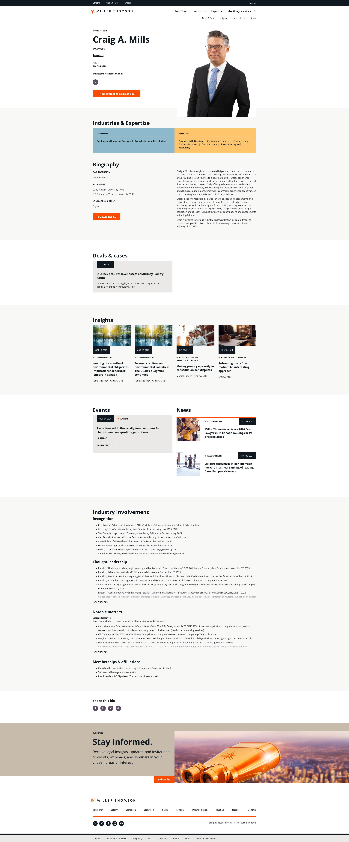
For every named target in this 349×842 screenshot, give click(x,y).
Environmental (103, 357)
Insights (223, 18)
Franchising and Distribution (150, 141)
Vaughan (220, 810)
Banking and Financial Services (114, 141)
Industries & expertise (116, 838)
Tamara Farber (100, 380)
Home (96, 30)
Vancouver (98, 810)
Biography (137, 838)
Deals (151, 838)
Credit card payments (245, 822)
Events (243, 18)
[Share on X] (110, 708)
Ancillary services (239, 11)
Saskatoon (149, 810)
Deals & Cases (208, 18)
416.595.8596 (99, 66)
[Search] (255, 11)
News (233, 18)
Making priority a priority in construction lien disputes (195, 368)
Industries (199, 11)
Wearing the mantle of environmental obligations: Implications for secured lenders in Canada (111, 368)
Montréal (252, 810)
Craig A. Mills (116, 380)
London (180, 810)
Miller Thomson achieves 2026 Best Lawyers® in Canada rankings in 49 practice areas (228, 433)
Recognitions (214, 421)
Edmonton (131, 810)
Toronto (98, 55)
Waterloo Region (199, 810)
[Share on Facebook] (95, 708)
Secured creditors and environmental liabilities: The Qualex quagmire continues (152, 368)
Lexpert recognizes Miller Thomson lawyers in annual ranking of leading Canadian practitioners (229, 467)
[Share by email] (118, 708)
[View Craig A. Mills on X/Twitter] (95, 82)
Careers (96, 2)
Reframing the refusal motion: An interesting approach (234, 367)
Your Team (181, 11)
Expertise (217, 11)
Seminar (124, 418)
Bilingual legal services (220, 822)
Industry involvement (207, 838)
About (253, 18)
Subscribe (164, 779)
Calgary (114, 810)
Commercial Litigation (191, 141)
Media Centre (112, 2)
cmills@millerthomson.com (108, 73)
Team (105, 30)
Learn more (104, 445)
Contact (96, 838)
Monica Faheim (184, 375)
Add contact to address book (117, 93)
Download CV (107, 216)
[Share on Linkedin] (103, 708)
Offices (127, 2)
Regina (165, 810)
